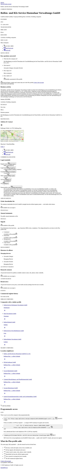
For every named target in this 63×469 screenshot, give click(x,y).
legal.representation (17, 187)
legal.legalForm (11, 168)
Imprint (2, 467)
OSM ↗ (3, 146)
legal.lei (6, 183)
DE (1, 2)
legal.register (13, 164)
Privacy (6, 467)
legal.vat (9, 179)
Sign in (2, 4)
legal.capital (12, 175)
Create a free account (38, 82)
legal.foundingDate (11, 171)
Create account (7, 4)
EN (3, 2)
